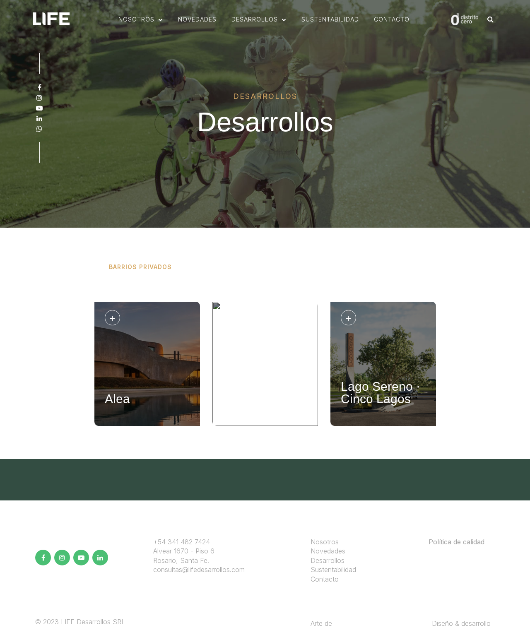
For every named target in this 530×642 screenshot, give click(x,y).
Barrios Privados (140, 266)
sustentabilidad (330, 19)
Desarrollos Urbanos (302, 266)
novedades (197, 19)
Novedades (328, 551)
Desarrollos (327, 560)
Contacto (392, 19)
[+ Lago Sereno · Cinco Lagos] (383, 423)
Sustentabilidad (333, 569)
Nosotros (325, 542)
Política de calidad (456, 542)
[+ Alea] (147, 423)
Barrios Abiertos (217, 266)
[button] (140, 19)
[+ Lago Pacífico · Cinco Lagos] (265, 423)
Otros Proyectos (389, 266)
